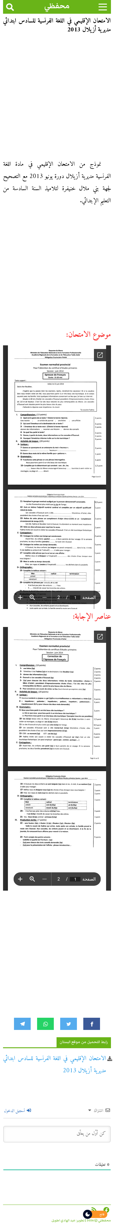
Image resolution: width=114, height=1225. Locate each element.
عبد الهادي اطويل (63, 1220)
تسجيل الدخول (15, 1111)
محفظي (57, 6)
